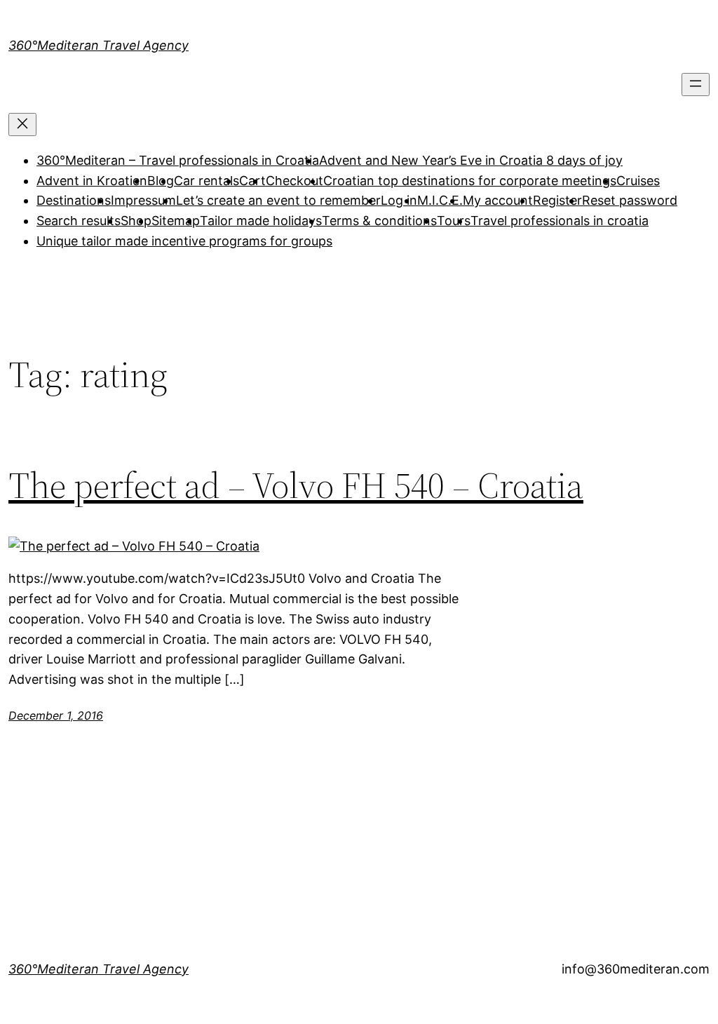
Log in (399, 200)
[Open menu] (696, 84)
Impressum (143, 200)
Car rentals (206, 180)
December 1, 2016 (55, 715)
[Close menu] (22, 124)
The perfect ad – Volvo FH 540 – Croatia (295, 485)
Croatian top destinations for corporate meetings (469, 180)
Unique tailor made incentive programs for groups (184, 241)
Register (557, 200)
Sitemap (175, 220)
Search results (78, 220)
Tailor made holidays (261, 220)
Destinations (73, 200)
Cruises (638, 180)
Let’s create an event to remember (278, 200)
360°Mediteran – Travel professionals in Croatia (177, 160)
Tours (453, 220)
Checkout (294, 180)
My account (498, 200)
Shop (136, 220)
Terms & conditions (379, 220)
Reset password (629, 200)
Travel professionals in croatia (559, 220)
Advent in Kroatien (91, 180)
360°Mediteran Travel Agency (98, 45)
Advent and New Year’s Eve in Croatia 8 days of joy (471, 160)
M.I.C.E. (440, 200)
